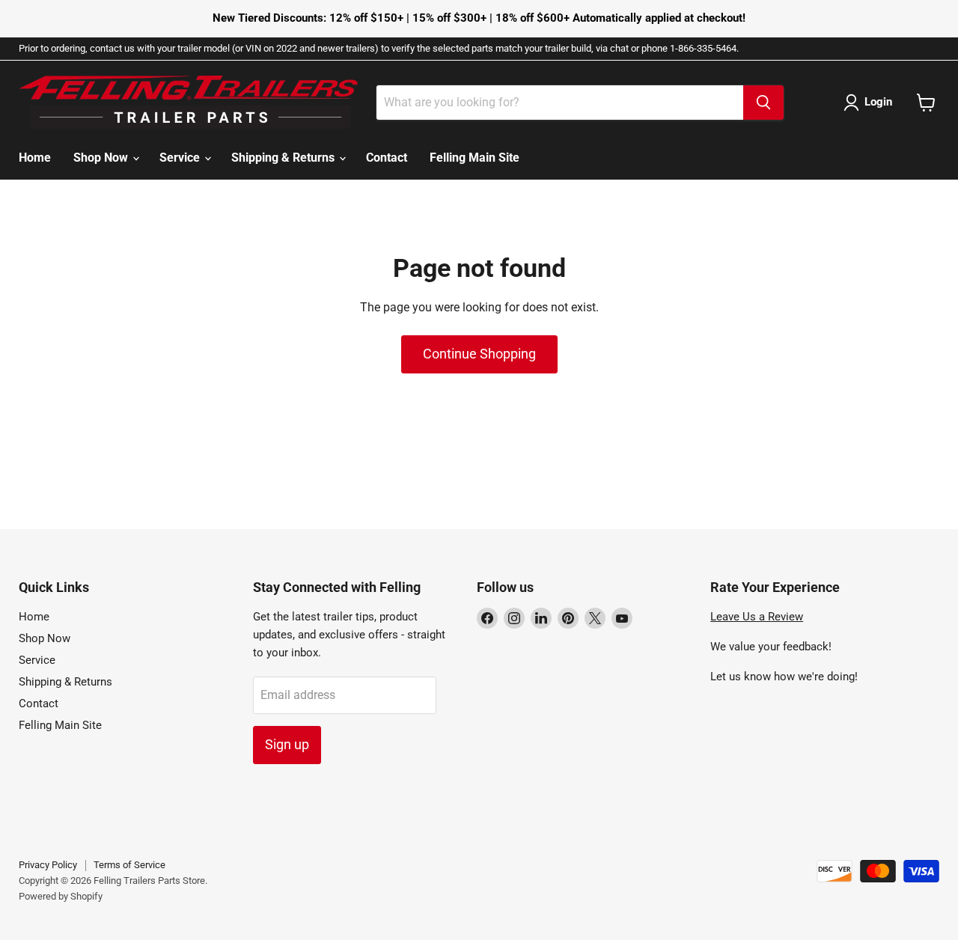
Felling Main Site (474, 157)
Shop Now (102, 157)
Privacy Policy (48, 864)
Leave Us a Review (756, 616)
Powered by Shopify (61, 896)
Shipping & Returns (284, 157)
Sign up (287, 744)
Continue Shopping (479, 353)
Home (35, 157)
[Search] (763, 102)
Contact (386, 157)
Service (181, 157)
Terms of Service (129, 864)
